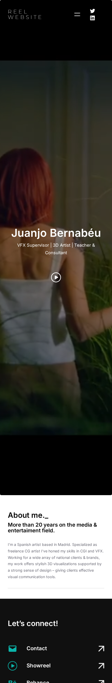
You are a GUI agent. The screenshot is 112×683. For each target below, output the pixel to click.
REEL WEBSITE (25, 14)
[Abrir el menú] (77, 14)
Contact (37, 648)
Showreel (39, 665)
